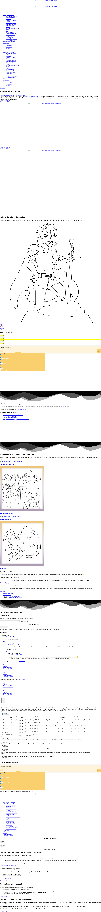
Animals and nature (10, 17)
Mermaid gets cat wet (6, 513)
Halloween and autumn (11, 24)
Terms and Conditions (8, 668)
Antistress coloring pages (9, 41)
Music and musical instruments (13, 28)
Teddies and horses (10, 35)
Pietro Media (22, 661)
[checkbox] (7, 355)
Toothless (3, 568)
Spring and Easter (10, 32)
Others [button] (3, 753)
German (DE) (9, 45)
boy (10, 596)
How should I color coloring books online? (13, 415)
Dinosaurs (8, 19)
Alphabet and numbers (11, 16)
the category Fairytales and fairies (33, 96)
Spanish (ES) (9, 47)
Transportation (9, 37)
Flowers (8, 21)
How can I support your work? (10, 417)
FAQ (4, 664)
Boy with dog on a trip (7, 464)
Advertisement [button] (4, 749)
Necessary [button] (3, 712)
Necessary (5, 713)
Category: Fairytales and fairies (8, 95)
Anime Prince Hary (20, 95)
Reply (4, 641)
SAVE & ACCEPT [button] (6, 757)
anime (7, 596)
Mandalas (8, 27)
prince (15, 596)
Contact (5, 666)
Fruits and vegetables (11, 23)
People (7, 29)
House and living (10, 25)
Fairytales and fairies (11, 20)
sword (19, 596)
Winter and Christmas (11, 40)
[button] (50, 841)
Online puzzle (6, 43)
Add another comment (22, 409)
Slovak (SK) (9, 48)
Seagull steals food (5, 519)
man (12, 596)
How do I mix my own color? (10, 416)
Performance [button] (4, 741)
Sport (7, 31)
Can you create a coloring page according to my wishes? (16, 419)
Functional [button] (3, 737)
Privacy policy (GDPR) (8, 667)
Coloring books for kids (8, 15)
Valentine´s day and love (11, 39)
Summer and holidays (11, 33)
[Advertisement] (44, 204)
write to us (62, 406)
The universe (9, 36)
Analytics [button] (3, 745)
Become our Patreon (7, 863)
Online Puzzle (6, 830)
